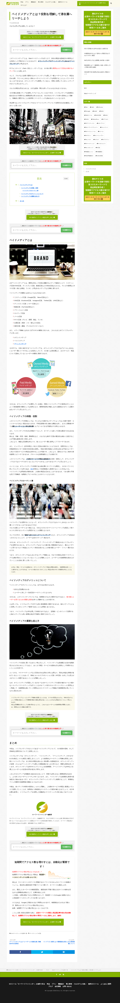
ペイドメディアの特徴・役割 (29, 188)
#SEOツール (89, 115)
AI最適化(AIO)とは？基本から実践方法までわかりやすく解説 (97, 54)
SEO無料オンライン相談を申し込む (41, 217)
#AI (86, 107)
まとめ (22, 201)
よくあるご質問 (106, 984)
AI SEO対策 (100, 155)
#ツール (101, 131)
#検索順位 (99, 151)
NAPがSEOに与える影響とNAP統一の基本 (96, 60)
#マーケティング (33, 933)
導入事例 (40, 2)
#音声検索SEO (89, 155)
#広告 (39, 933)
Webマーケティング (90, 93)
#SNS (106, 115)
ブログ (50, 986)
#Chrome (100, 107)
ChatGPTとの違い (50, 2)
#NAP (95, 111)
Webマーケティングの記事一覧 (19, 933)
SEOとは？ (24, 5)
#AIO (92, 107)
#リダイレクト (102, 143)
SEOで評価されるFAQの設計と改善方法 (96, 48)
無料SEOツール (62, 2)
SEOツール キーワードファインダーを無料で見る (92, 3)
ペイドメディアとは (26, 185)
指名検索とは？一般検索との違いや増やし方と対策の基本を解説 (97, 66)
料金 (22, 2)
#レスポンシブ (89, 147)
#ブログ (97, 139)
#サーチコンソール (90, 131)
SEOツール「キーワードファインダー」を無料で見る (41, 37)
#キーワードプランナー (92, 127)
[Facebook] (20, 952)
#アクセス (105, 119)
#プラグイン (106, 139)
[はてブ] (64, 952)
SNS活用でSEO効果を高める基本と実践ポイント (97, 73)
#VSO (87, 119)
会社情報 (58, 986)
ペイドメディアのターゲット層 (30, 190)
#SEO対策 (98, 115)
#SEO (102, 111)
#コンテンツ (105, 127)
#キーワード (101, 123)
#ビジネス (88, 139)
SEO (31, 469)
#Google (88, 111)
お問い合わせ (67, 986)
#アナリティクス (90, 123)
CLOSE (66, 178)
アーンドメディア (20, 344)
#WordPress (96, 119)
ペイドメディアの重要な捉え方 (30, 196)
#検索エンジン (89, 151)
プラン (27, 2)
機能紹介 (33, 2)
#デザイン (88, 135)
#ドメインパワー (99, 135)
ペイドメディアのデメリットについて (32, 194)
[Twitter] (42, 952)
